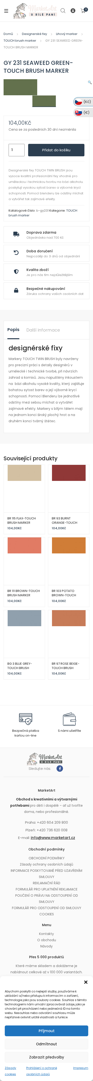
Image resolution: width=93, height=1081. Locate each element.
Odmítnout (46, 1044)
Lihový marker (67, 34)
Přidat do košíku (56, 149)
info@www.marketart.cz (53, 837)
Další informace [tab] (43, 330)
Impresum (80, 1068)
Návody (46, 946)
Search (63, 10)
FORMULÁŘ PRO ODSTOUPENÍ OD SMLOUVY (46, 908)
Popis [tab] (13, 329)
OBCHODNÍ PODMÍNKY (47, 858)
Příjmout (47, 1030)
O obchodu (46, 940)
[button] (85, 982)
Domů (8, 34)
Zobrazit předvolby (46, 1057)
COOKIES (46, 914)
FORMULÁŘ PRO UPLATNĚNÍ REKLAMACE (47, 889)
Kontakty (46, 933)
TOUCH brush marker (20, 40)
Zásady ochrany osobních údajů (46, 864)
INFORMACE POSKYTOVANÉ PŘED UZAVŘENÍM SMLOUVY (46, 873)
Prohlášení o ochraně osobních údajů (41, 1071)
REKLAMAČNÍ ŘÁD (46, 883)
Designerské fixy (34, 34)
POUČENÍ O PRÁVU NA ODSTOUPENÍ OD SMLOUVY (46, 898)
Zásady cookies (10, 1071)
